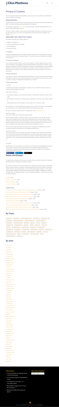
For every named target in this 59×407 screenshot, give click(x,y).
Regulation (10, 231)
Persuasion (26, 229)
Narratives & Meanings (11, 179)
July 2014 (8, 357)
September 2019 (10, 312)
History (44, 225)
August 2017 (9, 335)
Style (45, 231)
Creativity (9, 222)
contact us (11, 34)
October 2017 (9, 331)
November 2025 (10, 258)
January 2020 (9, 303)
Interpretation (16, 227)
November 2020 (10, 284)
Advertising (16, 218)
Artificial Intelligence (26, 218)
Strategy (38, 231)
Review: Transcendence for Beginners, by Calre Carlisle (19, 203)
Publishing (48, 229)
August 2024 (9, 273)
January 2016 (9, 346)
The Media (26, 233)
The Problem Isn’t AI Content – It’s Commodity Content (19, 194)
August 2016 (9, 342)
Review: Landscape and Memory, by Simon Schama (18, 205)
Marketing (10, 229)
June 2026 (8, 245)
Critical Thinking (18, 222)
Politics (41, 229)
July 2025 (8, 267)
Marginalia (8, 177)
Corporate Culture (40, 220)
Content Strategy (29, 220)
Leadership (41, 227)
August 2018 (9, 318)
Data (33, 222)
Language (33, 227)
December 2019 (10, 305)
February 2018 (9, 324)
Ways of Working (11, 236)
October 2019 (9, 309)
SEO (24, 231)
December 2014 (10, 350)
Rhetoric (17, 231)
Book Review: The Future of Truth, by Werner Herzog (19, 207)
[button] (10, 153)
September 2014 (10, 352)
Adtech (9, 218)
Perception (18, 229)
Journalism (25, 227)
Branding (9, 220)
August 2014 (9, 354)
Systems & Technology (11, 184)
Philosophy (34, 229)
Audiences (36, 218)
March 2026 (9, 252)
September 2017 (10, 333)
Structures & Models (11, 181)
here (7, 139)
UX (41, 233)
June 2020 (8, 292)
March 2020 (9, 299)
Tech (19, 233)
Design (44, 222)
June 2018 (8, 320)
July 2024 (8, 275)
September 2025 (10, 262)
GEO (31, 225)
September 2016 (10, 339)
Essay (26, 225)
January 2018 (9, 327)
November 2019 (10, 307)
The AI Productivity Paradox (12, 200)
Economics (10, 225)
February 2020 (9, 301)
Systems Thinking (11, 233)
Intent (8, 227)
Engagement (18, 225)
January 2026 (9, 256)
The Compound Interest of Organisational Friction (18, 192)
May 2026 (8, 247)
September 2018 (10, 316)
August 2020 (9, 290)
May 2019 (8, 314)
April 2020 (8, 297)
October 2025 (9, 260)
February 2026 (9, 254)
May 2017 (8, 337)
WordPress (40, 405)
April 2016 (8, 344)
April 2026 (8, 249)
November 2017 (10, 329)
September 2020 (10, 288)
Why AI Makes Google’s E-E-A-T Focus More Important (19, 196)
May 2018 (8, 322)
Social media (31, 231)
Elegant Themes (26, 405)
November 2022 (10, 279)
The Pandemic (34, 233)
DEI (38, 222)
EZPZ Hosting (21, 26)
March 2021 (9, 282)
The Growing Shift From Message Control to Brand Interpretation (21, 190)
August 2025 (9, 264)
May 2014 (8, 361)
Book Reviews (45, 218)
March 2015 (9, 348)
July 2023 (8, 277)
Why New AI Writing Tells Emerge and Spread (17, 198)
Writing (19, 236)
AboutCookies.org (39, 110)
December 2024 (10, 269)
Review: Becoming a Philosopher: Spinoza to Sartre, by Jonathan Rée (23, 209)
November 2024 (10, 271)
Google (37, 225)
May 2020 (8, 294)
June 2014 (8, 359)
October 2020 (9, 286)
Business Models (18, 220)
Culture (26, 222)
